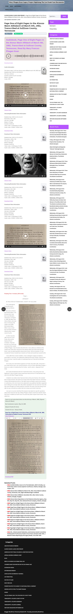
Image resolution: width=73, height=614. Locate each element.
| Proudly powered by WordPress (35, 612)
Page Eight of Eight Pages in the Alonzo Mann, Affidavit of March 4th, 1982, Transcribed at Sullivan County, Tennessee (26, 529)
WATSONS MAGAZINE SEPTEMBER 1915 (13, 608)
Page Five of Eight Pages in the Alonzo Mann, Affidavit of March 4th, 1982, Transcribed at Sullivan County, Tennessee (26, 516)
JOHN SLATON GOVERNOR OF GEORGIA (13, 574)
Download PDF (9, 476)
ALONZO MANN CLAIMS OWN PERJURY (13, 549)
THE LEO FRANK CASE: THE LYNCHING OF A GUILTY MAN (18, 595)
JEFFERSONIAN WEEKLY (55, 71)
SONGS (51, 99)
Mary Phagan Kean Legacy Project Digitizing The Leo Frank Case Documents (36, 2)
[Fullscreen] (44, 105)
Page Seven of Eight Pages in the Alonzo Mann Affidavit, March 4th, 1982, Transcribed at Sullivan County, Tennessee (25, 524)
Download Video (8, 130)
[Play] (6, 105)
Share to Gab (18, 33)
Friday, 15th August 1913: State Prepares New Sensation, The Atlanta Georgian (57, 142)
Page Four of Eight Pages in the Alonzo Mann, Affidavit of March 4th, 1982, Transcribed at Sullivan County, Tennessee (26, 512)
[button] (25, 95)
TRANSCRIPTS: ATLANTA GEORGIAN (58, 112)
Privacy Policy (53, 29)
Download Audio (8, 63)
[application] (25, 95)
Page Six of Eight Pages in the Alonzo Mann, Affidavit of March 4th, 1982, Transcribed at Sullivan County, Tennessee (25, 520)
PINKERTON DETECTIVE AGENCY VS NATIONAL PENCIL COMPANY (20, 586)
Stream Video (7, 110)
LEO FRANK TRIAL (54, 80)
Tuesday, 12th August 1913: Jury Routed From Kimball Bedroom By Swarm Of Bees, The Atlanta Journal (58, 288)
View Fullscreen (9, 416)
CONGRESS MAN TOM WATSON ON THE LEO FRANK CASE (18, 564)
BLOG (11, 6)
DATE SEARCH (17, 6)
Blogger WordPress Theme (11, 612)
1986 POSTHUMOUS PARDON (57, 39)
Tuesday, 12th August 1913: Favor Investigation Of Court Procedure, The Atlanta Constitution (58, 296)
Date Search (52, 26)
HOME (6, 6)
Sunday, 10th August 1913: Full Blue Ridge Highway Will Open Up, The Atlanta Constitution (58, 303)
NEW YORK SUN (53, 86)
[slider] (24, 105)
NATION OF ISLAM (54, 83)
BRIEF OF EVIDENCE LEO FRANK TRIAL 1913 (14, 561)
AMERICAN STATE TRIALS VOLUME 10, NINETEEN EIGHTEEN (18, 552)
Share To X (9, 33)
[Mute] (42, 105)
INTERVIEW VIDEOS (54, 68)
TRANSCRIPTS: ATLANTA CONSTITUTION (14, 598)
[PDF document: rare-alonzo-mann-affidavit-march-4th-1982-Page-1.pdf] (25, 445)
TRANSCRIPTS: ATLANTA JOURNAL (58, 116)
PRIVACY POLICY (9, 9)
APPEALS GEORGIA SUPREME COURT (58, 52)
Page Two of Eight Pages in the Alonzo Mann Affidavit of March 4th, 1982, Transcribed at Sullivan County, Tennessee (25, 504)
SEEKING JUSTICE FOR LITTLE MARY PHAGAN (15, 589)
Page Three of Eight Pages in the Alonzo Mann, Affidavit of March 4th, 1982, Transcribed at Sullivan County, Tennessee (26, 508)
